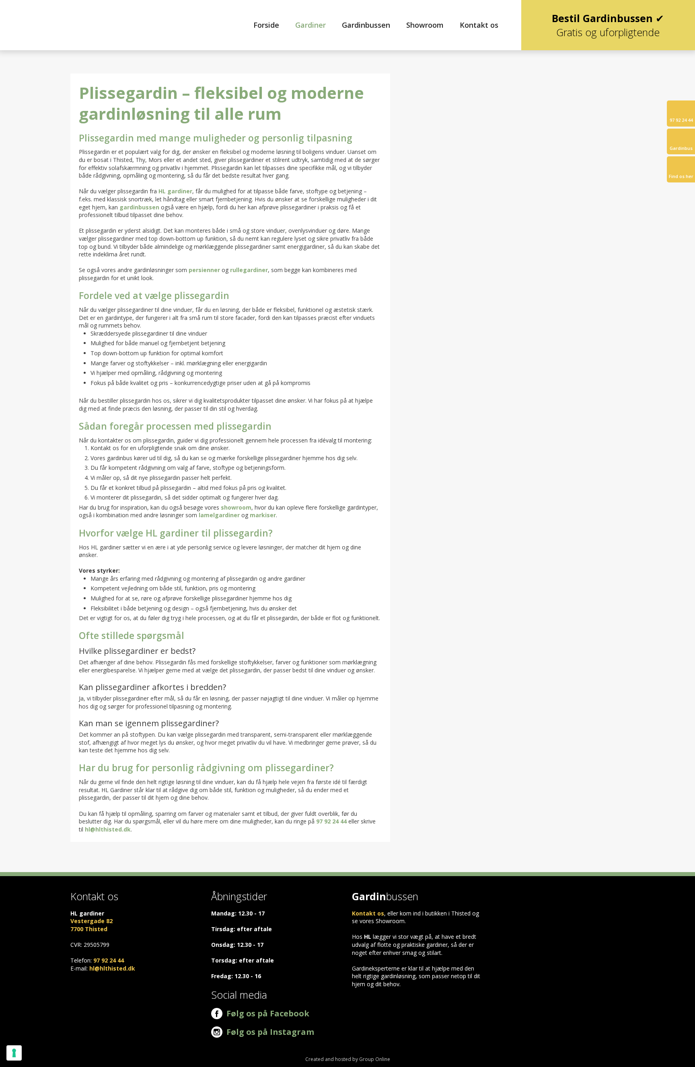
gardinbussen (139, 207)
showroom (236, 507)
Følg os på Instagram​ (270, 1031)
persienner (204, 270)
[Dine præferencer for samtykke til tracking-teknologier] (14, 1053)
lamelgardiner (219, 515)
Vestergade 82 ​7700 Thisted (91, 925)
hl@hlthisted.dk (108, 829)
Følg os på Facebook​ (265, 1013)
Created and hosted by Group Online (347, 1059)
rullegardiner (249, 270)
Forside (266, 25)
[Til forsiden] (57, 22)
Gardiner (310, 25)
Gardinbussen (366, 25)
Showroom (425, 25)
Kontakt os (479, 25)
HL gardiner (175, 191)
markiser (263, 515)
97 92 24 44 (331, 821)
